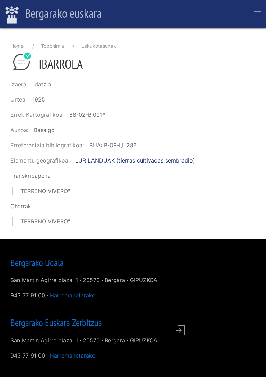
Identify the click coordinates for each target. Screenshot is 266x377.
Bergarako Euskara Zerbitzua (56, 322)
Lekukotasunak (98, 46)
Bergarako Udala (37, 262)
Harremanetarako (73, 295)
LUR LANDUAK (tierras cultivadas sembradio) (135, 160)
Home (17, 46)
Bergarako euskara (62, 13)
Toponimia (52, 46)
